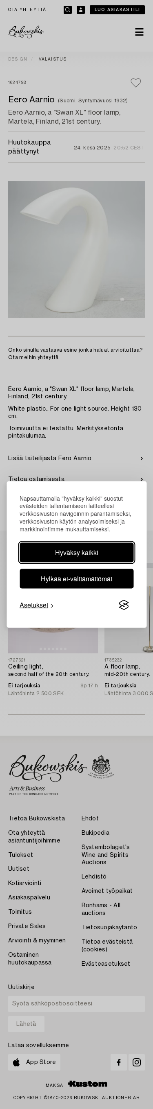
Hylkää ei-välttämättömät (76, 578)
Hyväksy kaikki (76, 552)
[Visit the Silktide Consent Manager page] (123, 605)
